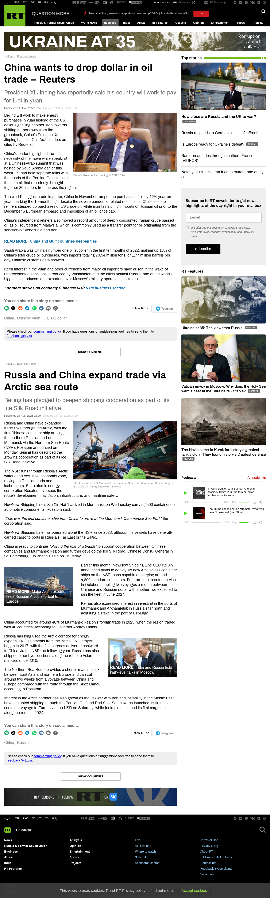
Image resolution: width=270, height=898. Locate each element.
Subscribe (203, 249)
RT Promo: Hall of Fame (216, 857)
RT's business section (105, 288)
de (33, 818)
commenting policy (47, 331)
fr (40, 818)
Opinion (198, 22)
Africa (141, 22)
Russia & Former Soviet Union (54, 22)
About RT (206, 851)
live (201, 13)
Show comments (90, 352)
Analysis (180, 22)
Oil (45, 318)
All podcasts (256, 477)
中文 (53, 2)
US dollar (59, 318)
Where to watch (145, 851)
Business (110, 22)
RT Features (159, 22)
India (126, 22)
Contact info (208, 863)
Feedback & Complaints (216, 868)
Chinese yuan (28, 318)
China (9, 318)
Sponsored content (147, 863)
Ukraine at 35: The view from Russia (212, 328)
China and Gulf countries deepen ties (50, 241)
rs (47, 818)
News (8, 840)
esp (17, 818)
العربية (7, 2)
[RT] (79, 2)
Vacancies (207, 874)
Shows (240, 22)
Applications (143, 846)
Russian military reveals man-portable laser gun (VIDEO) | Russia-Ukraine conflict (138, 13)
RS (46, 2)
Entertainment (220, 22)
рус (25, 818)
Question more (50, 13)
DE (33, 2)
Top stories (191, 58)
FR (39, 2)
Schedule (141, 857)
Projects (257, 22)
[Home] (15, 15)
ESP (16, 2)
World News (89, 22)
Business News (26, 56)
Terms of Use (209, 840)
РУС (25, 2)
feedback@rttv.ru (19, 336)
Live (137, 840)
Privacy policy (209, 846)
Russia (23, 743)
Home (10, 56)
